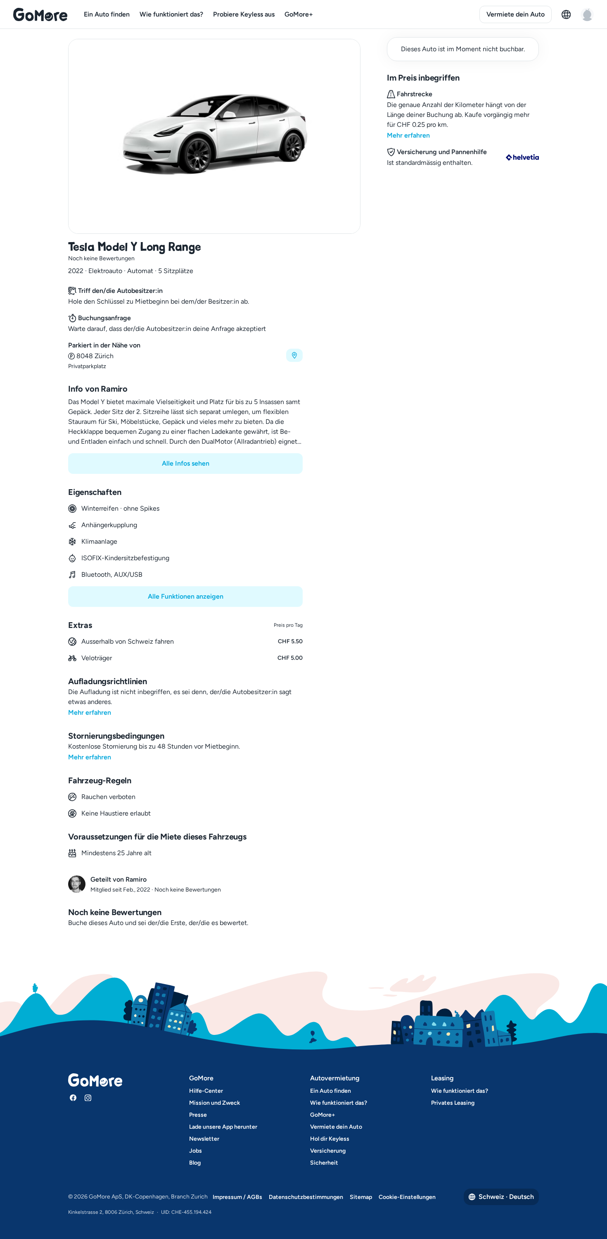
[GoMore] (40, 14)
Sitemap (361, 1197)
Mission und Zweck (214, 1102)
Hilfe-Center (206, 1090)
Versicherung (328, 1150)
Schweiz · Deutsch (506, 1197)
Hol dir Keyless (329, 1138)
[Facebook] (73, 1098)
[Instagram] (88, 1098)
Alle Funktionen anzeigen (185, 596)
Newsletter (204, 1138)
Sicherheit (324, 1162)
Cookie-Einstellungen (407, 1197)
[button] (185, 355)
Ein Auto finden (107, 14)
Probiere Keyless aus (244, 14)
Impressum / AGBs (237, 1197)
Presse (198, 1114)
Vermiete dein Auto (515, 14)
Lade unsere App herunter (223, 1126)
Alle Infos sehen (185, 463)
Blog (195, 1162)
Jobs (195, 1150)
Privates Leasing (452, 1102)
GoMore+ (299, 14)
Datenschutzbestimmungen (306, 1197)
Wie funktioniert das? (171, 14)
